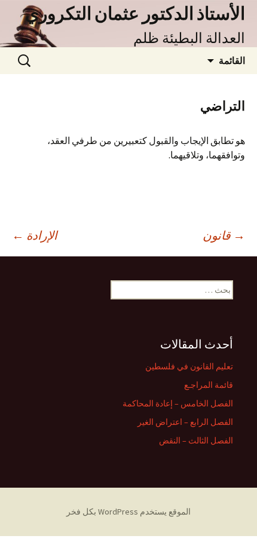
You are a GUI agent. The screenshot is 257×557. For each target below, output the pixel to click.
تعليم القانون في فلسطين (189, 366)
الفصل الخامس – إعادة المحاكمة (178, 403)
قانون (224, 235)
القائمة (232, 60)
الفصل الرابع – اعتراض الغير (185, 422)
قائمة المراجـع (208, 385)
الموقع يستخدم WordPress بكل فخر (128, 511)
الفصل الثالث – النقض (196, 440)
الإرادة (34, 235)
